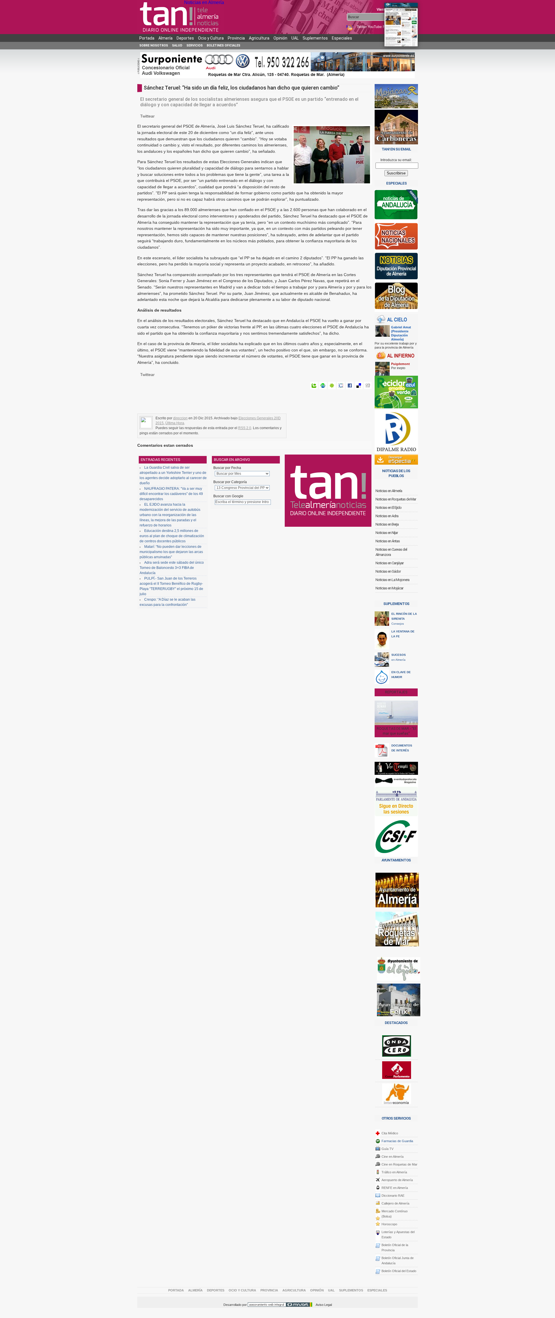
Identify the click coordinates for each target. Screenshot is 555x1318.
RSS (350, 27)
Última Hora (174, 423)
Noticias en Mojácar (389, 588)
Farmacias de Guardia (397, 1141)
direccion (180, 418)
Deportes (185, 38)
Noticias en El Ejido (388, 507)
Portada (146, 38)
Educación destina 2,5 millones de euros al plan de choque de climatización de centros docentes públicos (172, 536)
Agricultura (259, 38)
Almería (165, 38)
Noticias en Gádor (388, 571)
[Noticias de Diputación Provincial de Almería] (396, 267)
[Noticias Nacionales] (396, 237)
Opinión (280, 38)
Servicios (194, 45)
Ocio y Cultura (211, 38)
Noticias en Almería (204, 2)
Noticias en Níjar (386, 532)
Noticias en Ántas (387, 541)
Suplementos (315, 38)
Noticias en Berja (387, 524)
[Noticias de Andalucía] (396, 206)
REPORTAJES (396, 692)
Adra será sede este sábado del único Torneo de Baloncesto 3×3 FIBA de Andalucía (172, 568)
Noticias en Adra (386, 516)
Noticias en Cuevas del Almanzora (391, 552)
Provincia (236, 38)
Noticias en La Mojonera (392, 580)
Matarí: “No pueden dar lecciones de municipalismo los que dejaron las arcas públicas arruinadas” (171, 552)
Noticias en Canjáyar (389, 563)
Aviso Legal (324, 1304)
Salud (177, 45)
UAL (295, 38)
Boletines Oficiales (223, 45)
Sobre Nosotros (153, 45)
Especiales (342, 38)
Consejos (404, 618)
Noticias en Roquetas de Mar (395, 499)
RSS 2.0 (244, 428)
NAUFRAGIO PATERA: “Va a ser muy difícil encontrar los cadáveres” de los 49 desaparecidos (171, 494)
